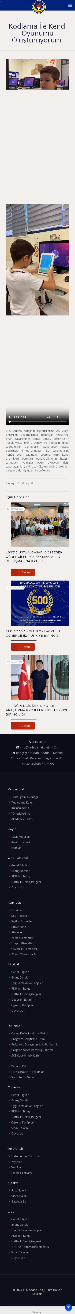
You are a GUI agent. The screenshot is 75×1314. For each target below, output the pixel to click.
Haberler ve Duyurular (26, 1156)
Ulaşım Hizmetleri (22, 943)
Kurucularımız (20, 808)
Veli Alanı (17, 1167)
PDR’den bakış (20, 876)
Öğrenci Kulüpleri (22, 1005)
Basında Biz (19, 1201)
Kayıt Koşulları (20, 837)
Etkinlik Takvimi (21, 1173)
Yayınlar (16, 1162)
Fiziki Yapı (17, 910)
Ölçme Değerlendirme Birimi (29, 1033)
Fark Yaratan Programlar (27, 1072)
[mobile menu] (70, 5)
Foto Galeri (18, 1190)
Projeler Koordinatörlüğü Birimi (32, 1050)
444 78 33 (39, 742)
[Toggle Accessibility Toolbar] (68, 1307)
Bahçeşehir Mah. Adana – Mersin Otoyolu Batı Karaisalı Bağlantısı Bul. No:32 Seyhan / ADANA (37, 758)
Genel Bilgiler (20, 865)
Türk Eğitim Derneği (24, 797)
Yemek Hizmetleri (22, 938)
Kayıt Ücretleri (20, 842)
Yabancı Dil (18, 1066)
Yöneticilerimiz (20, 813)
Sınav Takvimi (20, 1128)
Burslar (16, 848)
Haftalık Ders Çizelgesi (26, 882)
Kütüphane (18, 927)
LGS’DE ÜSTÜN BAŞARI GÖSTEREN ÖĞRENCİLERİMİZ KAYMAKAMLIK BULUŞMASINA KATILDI (34, 557)
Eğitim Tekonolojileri (24, 954)
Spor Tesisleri (20, 916)
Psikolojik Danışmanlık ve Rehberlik (34, 1044)
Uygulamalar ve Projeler (27, 983)
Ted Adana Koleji (22, 802)
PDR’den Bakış (20, 988)
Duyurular (18, 887)
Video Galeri (19, 1196)
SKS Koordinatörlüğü (25, 1055)
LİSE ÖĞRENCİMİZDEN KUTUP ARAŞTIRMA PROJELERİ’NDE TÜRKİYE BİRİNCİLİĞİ (37, 710)
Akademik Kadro (22, 819)
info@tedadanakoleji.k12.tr (39, 747)
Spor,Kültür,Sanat (23, 1077)
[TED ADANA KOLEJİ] (39, 5)
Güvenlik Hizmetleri (24, 949)
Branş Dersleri (20, 871)
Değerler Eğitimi (21, 999)
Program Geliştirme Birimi (28, 1039)
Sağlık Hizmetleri (22, 921)
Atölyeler (17, 932)
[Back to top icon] (37, 1281)
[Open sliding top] (4, 4)
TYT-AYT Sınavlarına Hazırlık (30, 1247)
